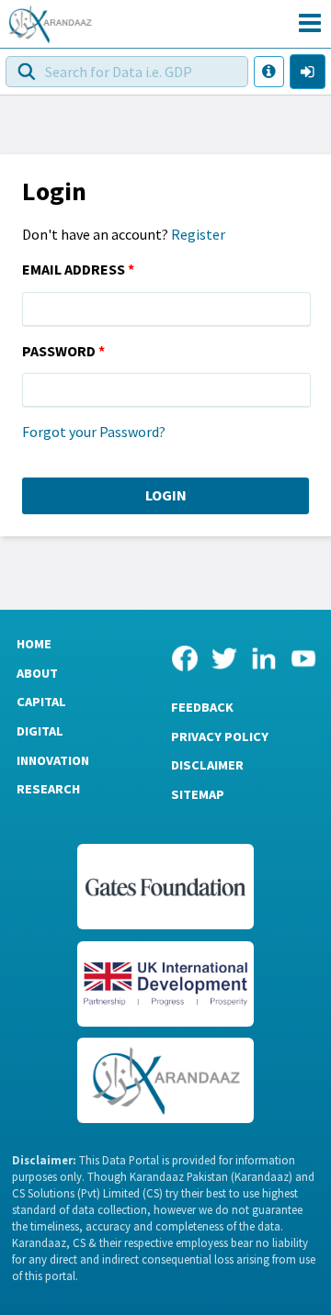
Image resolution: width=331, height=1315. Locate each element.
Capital (41, 701)
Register (198, 234)
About (37, 673)
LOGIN (166, 495)
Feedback (202, 707)
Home (34, 643)
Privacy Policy (219, 736)
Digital (40, 731)
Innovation (53, 760)
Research (48, 789)
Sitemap (197, 794)
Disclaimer (207, 765)
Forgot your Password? (94, 431)
